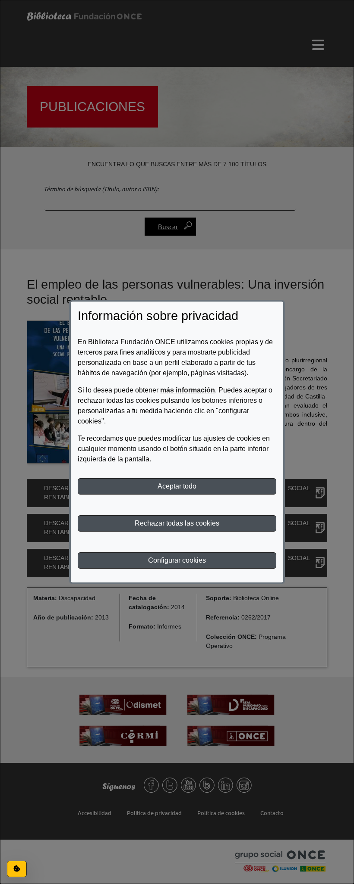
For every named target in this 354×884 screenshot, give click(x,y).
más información (187, 390)
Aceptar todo (177, 486)
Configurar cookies (177, 560)
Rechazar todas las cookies (177, 523)
